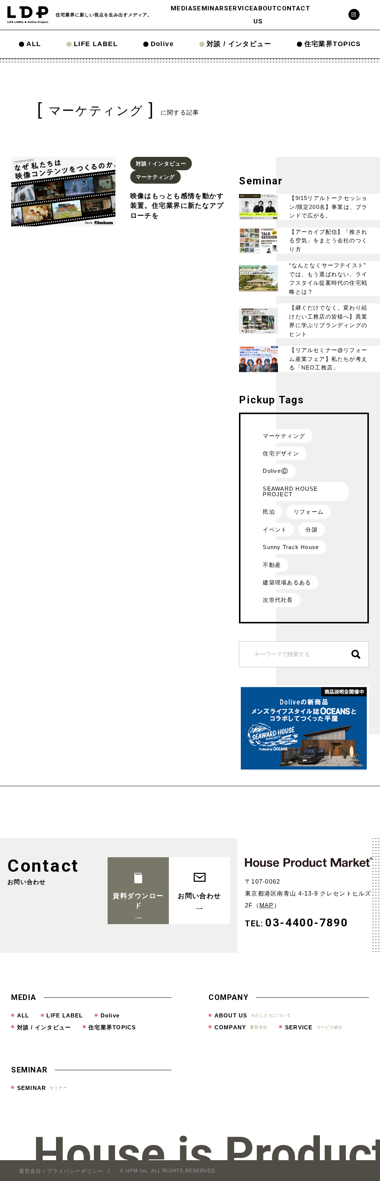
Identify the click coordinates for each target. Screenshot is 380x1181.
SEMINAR (208, 8)
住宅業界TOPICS (332, 44)
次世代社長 (278, 600)
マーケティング (284, 436)
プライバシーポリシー (75, 1171)
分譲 (311, 529)
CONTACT (293, 8)
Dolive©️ (275, 471)
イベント (275, 529)
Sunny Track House (291, 547)
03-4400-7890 (306, 922)
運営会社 (30, 1171)
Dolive (162, 44)
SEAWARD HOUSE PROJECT (290, 491)
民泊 (269, 512)
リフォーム (309, 512)
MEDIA (182, 8)
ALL (33, 44)
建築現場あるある (287, 582)
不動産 (272, 565)
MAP (266, 905)
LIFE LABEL (96, 44)
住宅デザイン (281, 453)
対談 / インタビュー (239, 44)
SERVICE (239, 8)
